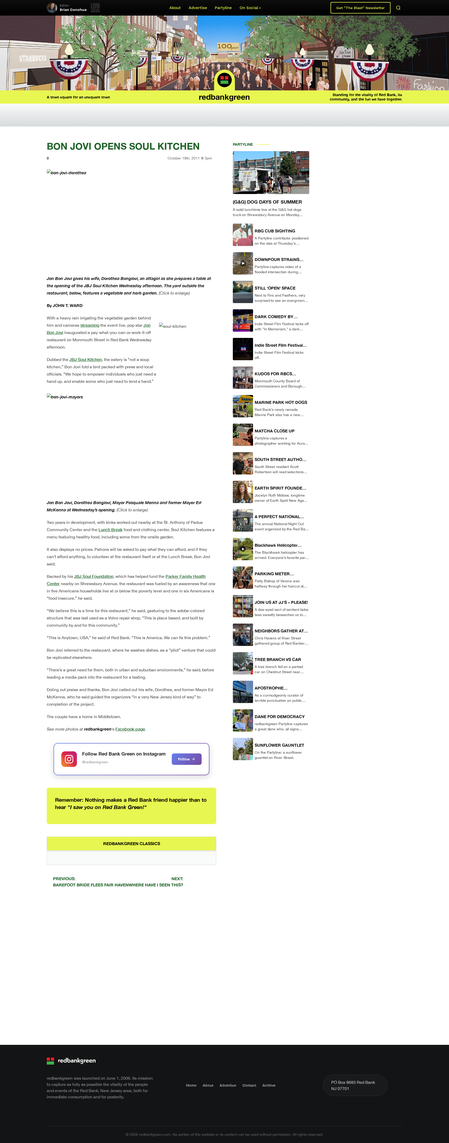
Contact (249, 1085)
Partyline (223, 7)
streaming (89, 325)
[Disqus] (131, 965)
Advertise (198, 7)
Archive (268, 1085)
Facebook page (130, 728)
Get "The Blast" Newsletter (360, 8)
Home (191, 1085)
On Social (249, 7)
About (175, 7)
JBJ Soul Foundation (93, 576)
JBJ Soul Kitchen (85, 359)
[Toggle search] (398, 8)
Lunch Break (110, 529)
